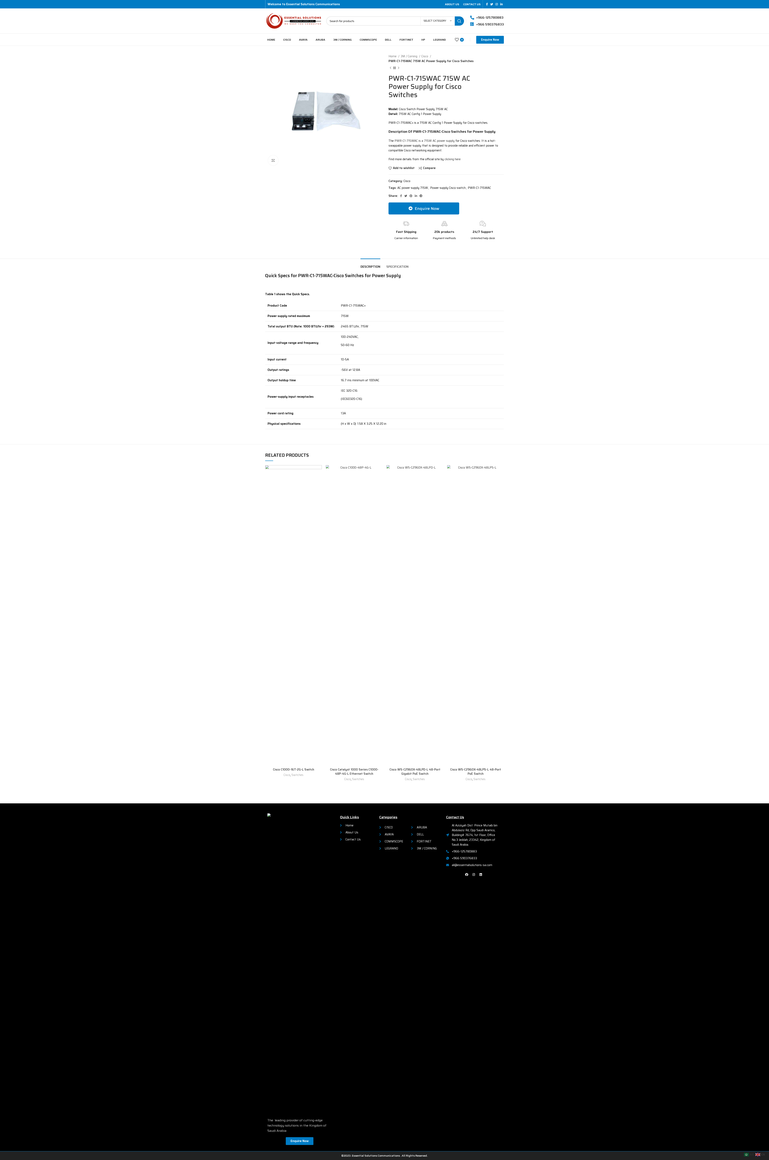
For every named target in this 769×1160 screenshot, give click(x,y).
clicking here (452, 159)
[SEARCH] (459, 21)
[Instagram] (474, 874)
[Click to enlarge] (273, 160)
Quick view (319, 480)
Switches (297, 775)
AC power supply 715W (412, 187)
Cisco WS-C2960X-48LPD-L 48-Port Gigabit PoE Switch (415, 771)
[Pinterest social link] (411, 195)
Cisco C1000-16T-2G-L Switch (293, 769)
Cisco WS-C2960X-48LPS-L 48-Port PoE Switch (475, 771)
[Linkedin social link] (501, 4)
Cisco (425, 56)
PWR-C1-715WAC (479, 187)
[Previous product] (391, 68)
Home (393, 56)
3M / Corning (409, 56)
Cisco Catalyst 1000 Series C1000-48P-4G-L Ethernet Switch (354, 771)
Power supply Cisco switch (448, 187)
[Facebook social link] (487, 4)
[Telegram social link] (421, 195)
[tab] (370, 265)
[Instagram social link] (496, 4)
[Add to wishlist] (319, 471)
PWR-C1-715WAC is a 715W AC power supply (425, 140)
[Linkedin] (481, 874)
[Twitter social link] (491, 4)
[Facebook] (467, 874)
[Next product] (399, 68)
